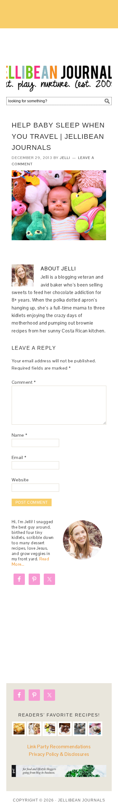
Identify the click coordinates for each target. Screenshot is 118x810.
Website (20, 480)
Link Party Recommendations (59, 747)
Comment (24, 382)
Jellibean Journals (59, 60)
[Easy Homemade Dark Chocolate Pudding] (94, 728)
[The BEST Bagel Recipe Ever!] (34, 728)
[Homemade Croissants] (19, 728)
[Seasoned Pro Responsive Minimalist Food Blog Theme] (59, 775)
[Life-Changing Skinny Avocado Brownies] (49, 728)
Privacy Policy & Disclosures (59, 754)
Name (19, 435)
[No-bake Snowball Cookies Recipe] (79, 728)
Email (19, 457)
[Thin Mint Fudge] (64, 728)
